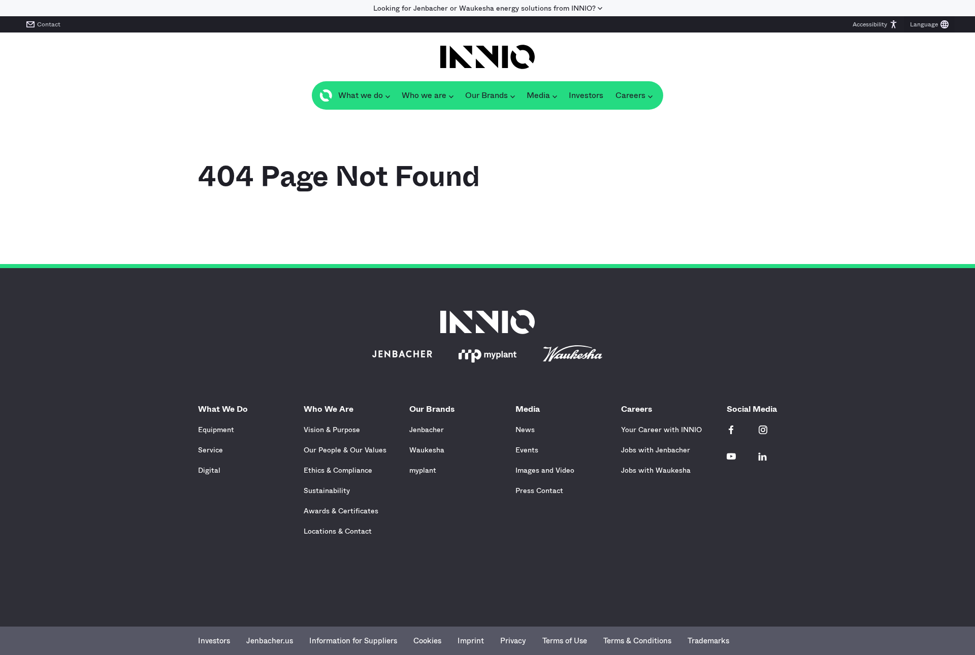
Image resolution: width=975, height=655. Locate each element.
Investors (214, 640)
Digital (209, 470)
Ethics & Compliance (338, 470)
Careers (636, 409)
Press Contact (539, 490)
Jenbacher (426, 429)
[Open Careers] (650, 95)
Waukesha (426, 450)
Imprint (471, 640)
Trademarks (708, 640)
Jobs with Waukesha (656, 470)
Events (526, 450)
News (525, 429)
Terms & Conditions (637, 640)
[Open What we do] (387, 95)
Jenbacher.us (269, 640)
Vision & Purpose (332, 429)
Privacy (513, 640)
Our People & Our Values (345, 450)
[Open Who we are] (451, 95)
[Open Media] (554, 95)
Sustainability (327, 490)
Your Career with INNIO (661, 429)
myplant (422, 470)
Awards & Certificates (341, 511)
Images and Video (544, 470)
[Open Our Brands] (512, 95)
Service (210, 450)
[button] (875, 24)
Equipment (216, 429)
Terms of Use (564, 640)
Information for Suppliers (353, 640)
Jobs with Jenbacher (655, 450)
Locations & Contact (338, 531)
